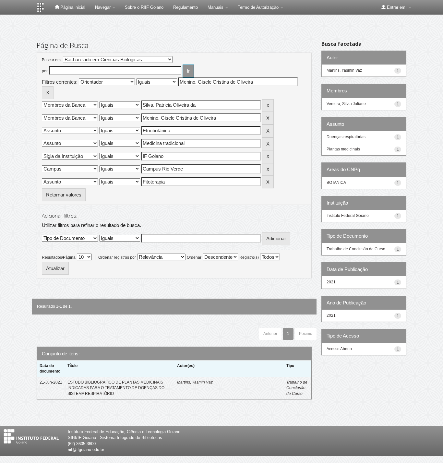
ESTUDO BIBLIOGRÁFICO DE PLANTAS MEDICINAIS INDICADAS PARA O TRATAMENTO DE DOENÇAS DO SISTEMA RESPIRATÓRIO (115, 388)
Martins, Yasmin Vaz (195, 382)
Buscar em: (52, 60)
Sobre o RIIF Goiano (144, 7)
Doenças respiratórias (346, 137)
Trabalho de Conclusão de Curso (296, 388)
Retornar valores (63, 194)
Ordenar (194, 257)
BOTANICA (336, 182)
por (45, 71)
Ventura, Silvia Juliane (346, 103)
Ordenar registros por (117, 257)
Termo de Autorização (259, 7)
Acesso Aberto (339, 349)
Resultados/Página (59, 257)
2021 (331, 282)
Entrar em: (397, 7)
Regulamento (185, 7)
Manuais (216, 7)
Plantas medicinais (343, 149)
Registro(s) (249, 257)
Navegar (103, 7)
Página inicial (72, 7)
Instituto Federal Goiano (348, 215)
